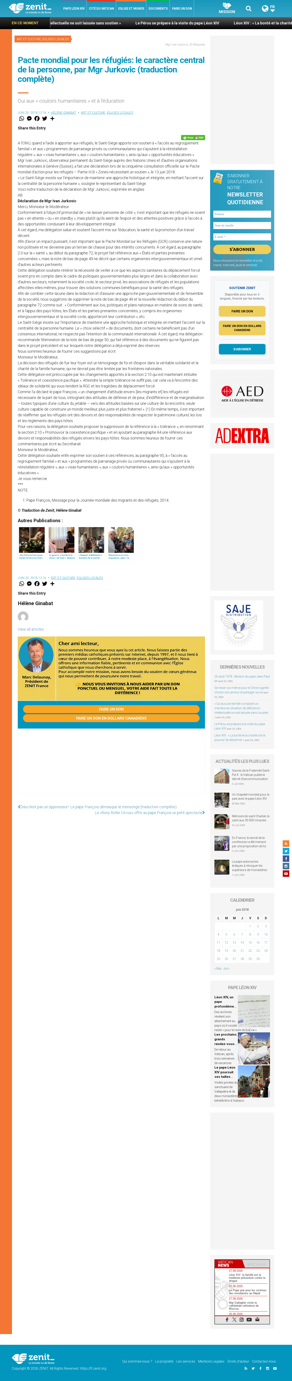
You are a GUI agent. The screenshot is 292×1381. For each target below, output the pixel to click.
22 (250, 950)
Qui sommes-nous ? (137, 1361)
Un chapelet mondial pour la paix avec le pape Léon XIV (250, 797)
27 (234, 959)
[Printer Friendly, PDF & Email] (193, 137)
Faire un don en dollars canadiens (111, 718)
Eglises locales (55, 39)
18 (218, 950)
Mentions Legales (211, 1361)
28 (242, 959)
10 (266, 934)
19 (226, 950)
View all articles (31, 629)
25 (218, 959)
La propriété (164, 1361)
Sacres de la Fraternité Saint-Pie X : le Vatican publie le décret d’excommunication (251, 775)
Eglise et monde (131, 8)
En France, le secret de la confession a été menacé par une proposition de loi (249, 842)
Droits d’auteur (238, 1361)
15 (250, 942)
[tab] (228, 1264)
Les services (185, 1361)
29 (250, 959)
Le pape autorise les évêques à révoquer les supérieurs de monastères (249, 866)
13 (234, 942)
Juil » (226, 968)
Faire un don (182, 8)
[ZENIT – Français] (35, 8)
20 (234, 950)
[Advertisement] (111, 765)
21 (242, 950)
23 (258, 950)
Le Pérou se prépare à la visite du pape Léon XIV (132, 23)
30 (258, 959)
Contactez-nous (264, 1361)
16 (258, 942)
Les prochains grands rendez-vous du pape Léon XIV (225, 1044)
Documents (158, 8)
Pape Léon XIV (74, 8)
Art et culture (29, 39)
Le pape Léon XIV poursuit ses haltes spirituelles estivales (224, 1077)
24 (266, 950)
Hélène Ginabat (63, 112)
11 (218, 942)
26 (226, 959)
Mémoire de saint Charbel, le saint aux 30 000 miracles (250, 818)
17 (266, 942)
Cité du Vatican (101, 8)
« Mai (217, 968)
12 (226, 942)
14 (242, 942)
